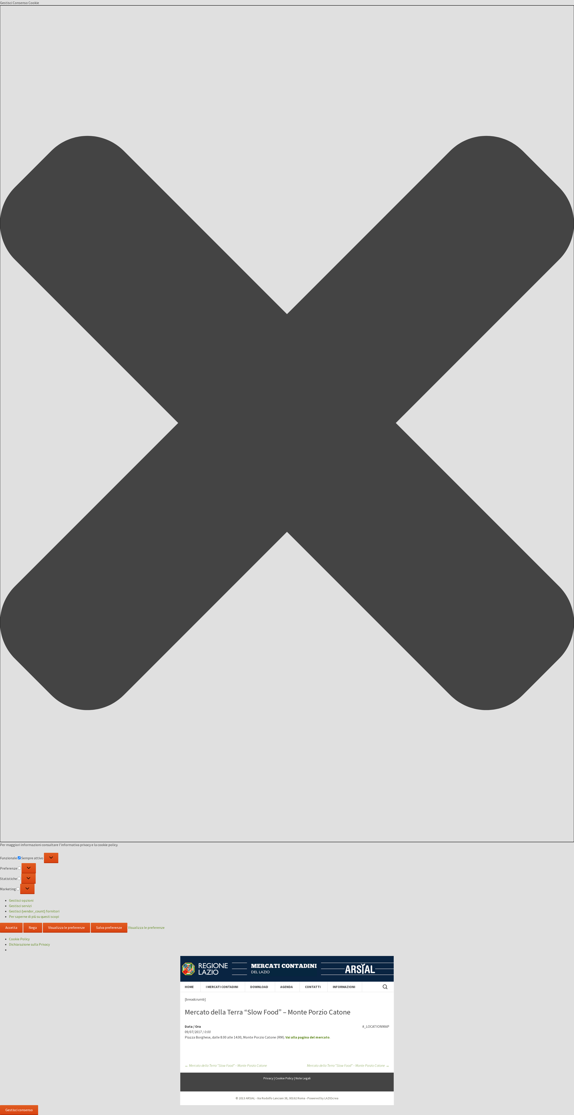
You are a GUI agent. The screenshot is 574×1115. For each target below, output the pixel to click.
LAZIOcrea (331, 1098)
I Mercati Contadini (222, 987)
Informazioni (344, 987)
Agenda (286, 987)
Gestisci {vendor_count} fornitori (34, 911)
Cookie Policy (19, 939)
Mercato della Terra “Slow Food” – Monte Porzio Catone (226, 1065)
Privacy (268, 1078)
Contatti (313, 987)
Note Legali (303, 1078)
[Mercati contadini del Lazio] (287, 969)
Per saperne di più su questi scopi (34, 916)
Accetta (11, 927)
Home (189, 987)
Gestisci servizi (20, 905)
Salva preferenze (109, 927)
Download (259, 987)
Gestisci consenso (19, 1110)
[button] (287, 423)
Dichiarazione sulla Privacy (29, 944)
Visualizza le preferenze (66, 927)
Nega (33, 927)
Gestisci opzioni (21, 900)
